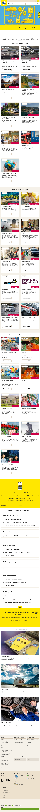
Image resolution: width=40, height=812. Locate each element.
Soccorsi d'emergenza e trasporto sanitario (5, 764)
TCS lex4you (3, 795)
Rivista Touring (29, 745)
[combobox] (20, 759)
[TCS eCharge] (28, 778)
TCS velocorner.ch (4, 790)
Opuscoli (28, 741)
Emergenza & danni (37, 1)
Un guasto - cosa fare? (18, 739)
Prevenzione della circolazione (32, 739)
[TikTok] (10, 779)
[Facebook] (2, 779)
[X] (4, 779)
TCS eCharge (33, 778)
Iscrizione (2, 775)
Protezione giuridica (4, 744)
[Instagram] (6, 779)
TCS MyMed (3, 797)
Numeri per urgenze (17, 741)
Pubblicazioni (30, 737)
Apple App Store (3, 505)
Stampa (2, 767)
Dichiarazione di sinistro (18, 742)
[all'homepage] (4, 3)
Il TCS (2, 756)
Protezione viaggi (4, 741)
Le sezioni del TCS (18, 756)
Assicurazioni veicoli (4, 742)
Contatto (35, 1)
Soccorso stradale (4, 739)
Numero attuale (22, 775)
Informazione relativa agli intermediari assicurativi (5, 754)
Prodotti (3, 737)
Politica (2, 766)
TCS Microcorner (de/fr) (5, 792)
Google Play (20, 505)
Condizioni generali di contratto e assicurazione (6, 751)
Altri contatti (16, 744)
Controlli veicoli (4, 748)
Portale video (29, 744)
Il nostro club (3, 758)
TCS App (32, 775)
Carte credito (3, 745)
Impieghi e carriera (4, 760)
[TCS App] (28, 775)
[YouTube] (2, 781)
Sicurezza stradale (4, 761)
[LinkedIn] (8, 779)
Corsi (2, 747)
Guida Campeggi (30, 742)
